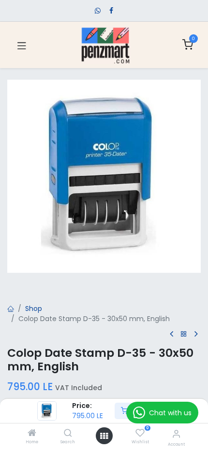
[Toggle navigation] (22, 45)
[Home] (32, 433)
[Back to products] (184, 334)
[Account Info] (176, 433)
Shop (33, 308)
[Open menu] (104, 436)
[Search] (68, 433)
